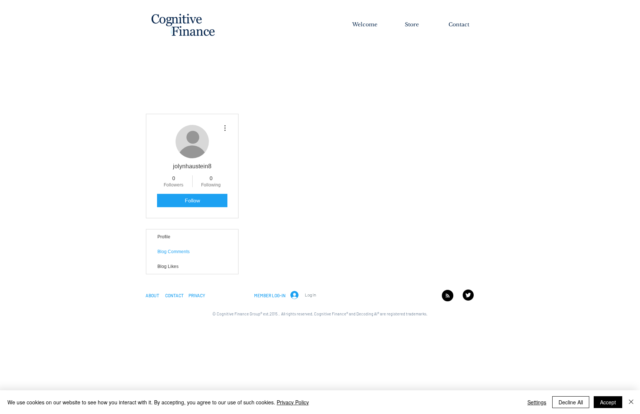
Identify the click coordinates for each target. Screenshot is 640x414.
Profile (163, 236)
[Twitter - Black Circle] (468, 295)
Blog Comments (173, 251)
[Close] (631, 402)
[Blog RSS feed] (447, 296)
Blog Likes (168, 266)
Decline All (571, 402)
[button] (152, 295)
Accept (608, 402)
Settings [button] (536, 402)
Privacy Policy (293, 402)
